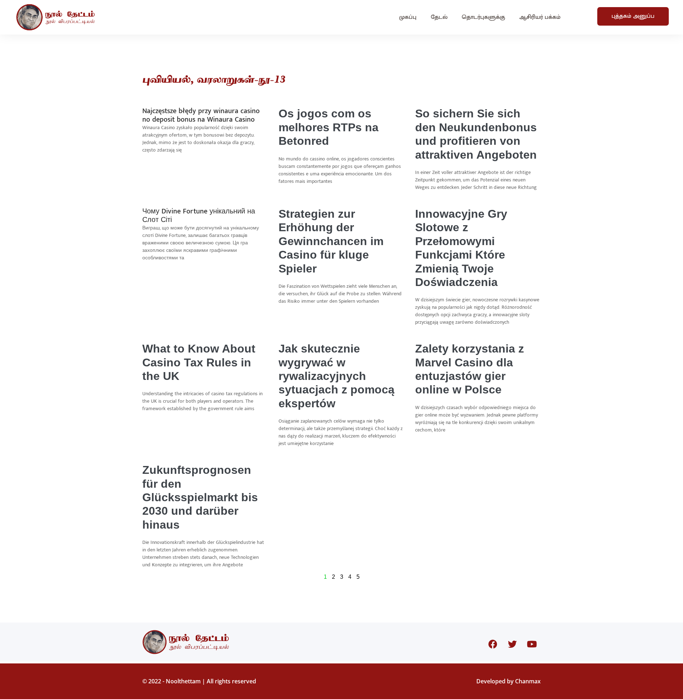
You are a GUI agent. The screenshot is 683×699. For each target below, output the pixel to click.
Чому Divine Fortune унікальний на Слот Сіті (198, 215)
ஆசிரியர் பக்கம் (540, 17)
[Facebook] (493, 644)
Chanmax (528, 681)
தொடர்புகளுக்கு (483, 17)
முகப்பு (408, 17)
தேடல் (439, 17)
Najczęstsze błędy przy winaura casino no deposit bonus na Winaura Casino (201, 115)
